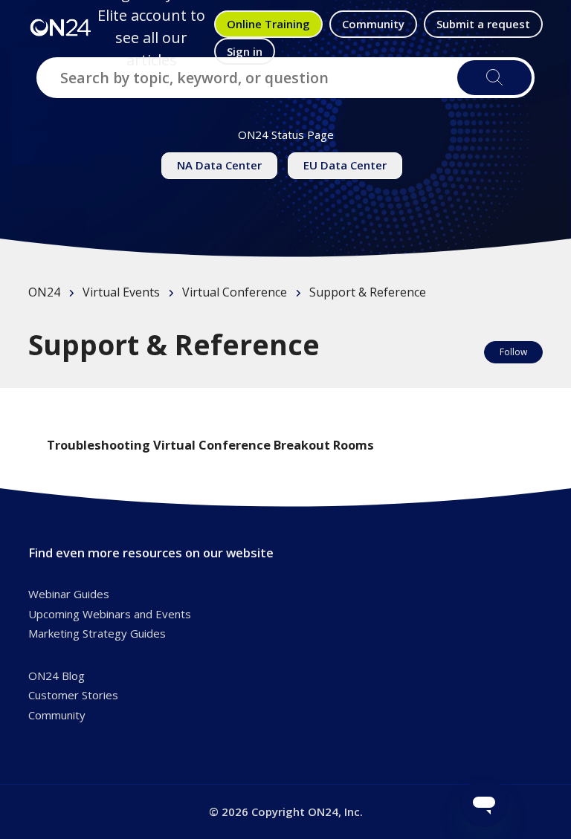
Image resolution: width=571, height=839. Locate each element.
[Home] (60, 27)
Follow (513, 352)
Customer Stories (73, 694)
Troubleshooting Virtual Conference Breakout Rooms (210, 444)
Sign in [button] (244, 51)
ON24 (44, 292)
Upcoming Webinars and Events (109, 613)
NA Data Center (219, 165)
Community (373, 23)
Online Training (268, 23)
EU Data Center (345, 165)
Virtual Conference (234, 292)
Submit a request (483, 23)
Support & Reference (367, 292)
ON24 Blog (56, 675)
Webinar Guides (68, 593)
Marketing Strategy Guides (97, 633)
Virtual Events (121, 292)
